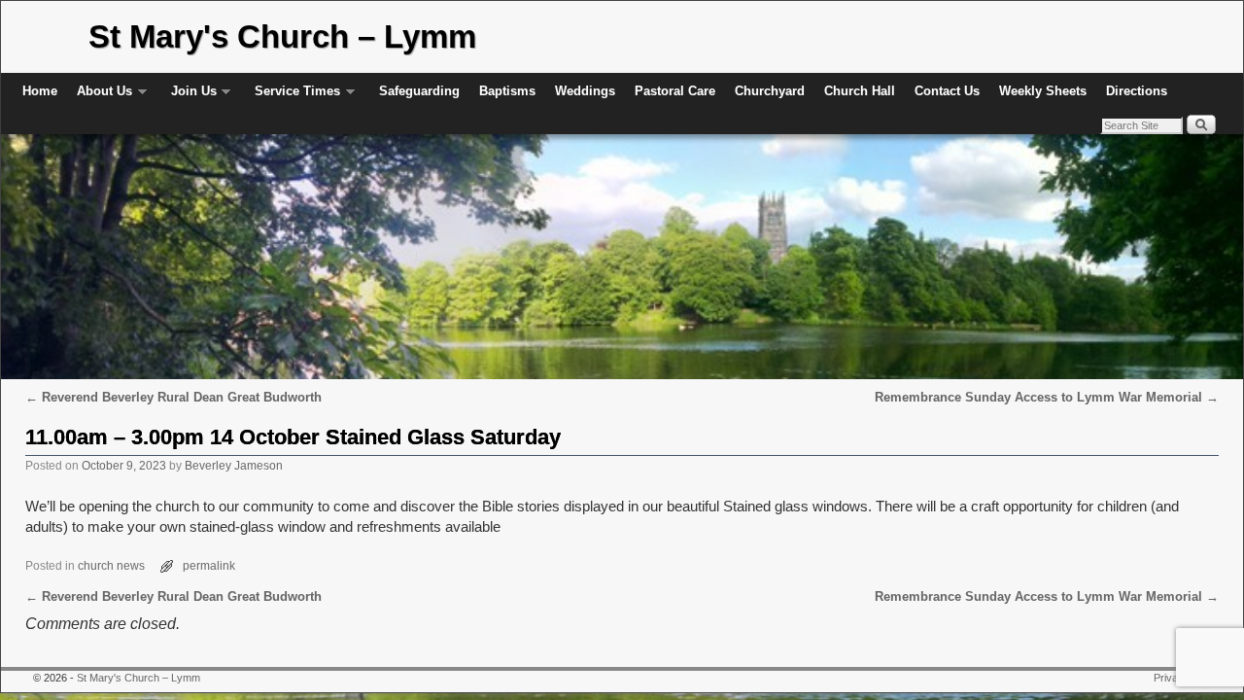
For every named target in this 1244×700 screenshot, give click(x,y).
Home (39, 91)
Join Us (189, 97)
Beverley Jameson (234, 465)
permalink (209, 565)
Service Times (292, 97)
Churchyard (770, 91)
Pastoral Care (675, 91)
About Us (99, 97)
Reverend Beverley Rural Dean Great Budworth (173, 397)
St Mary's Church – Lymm (282, 36)
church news (111, 565)
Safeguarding (419, 91)
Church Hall (859, 91)
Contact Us (947, 91)
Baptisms (507, 91)
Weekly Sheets (1043, 91)
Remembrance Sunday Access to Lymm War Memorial (1047, 397)
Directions (1136, 91)
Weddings (585, 91)
